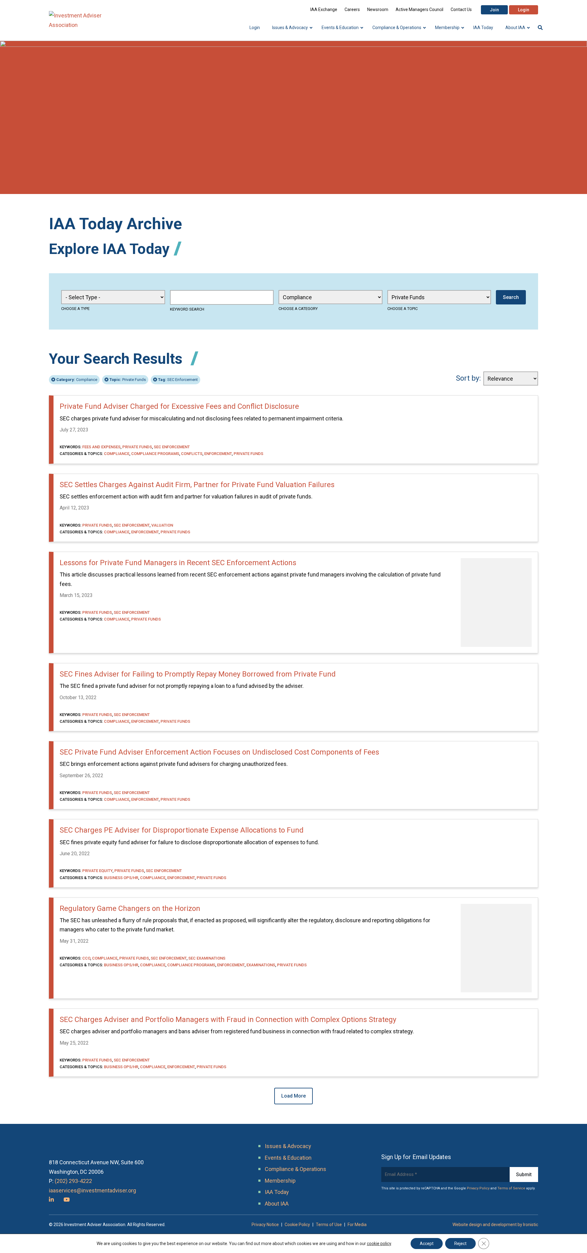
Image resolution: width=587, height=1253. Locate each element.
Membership (280, 1180)
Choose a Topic (402, 308)
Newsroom (377, 9)
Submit (524, 1174)
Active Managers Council (419, 9)
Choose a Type (75, 308)
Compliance (76, 379)
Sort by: (468, 378)
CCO (86, 958)
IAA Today (277, 1192)
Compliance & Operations (295, 1169)
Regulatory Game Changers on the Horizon (130, 908)
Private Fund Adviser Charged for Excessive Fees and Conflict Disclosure (179, 406)
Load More (293, 1096)
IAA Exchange (323, 9)
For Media (357, 1224)
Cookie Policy (297, 1224)
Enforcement (218, 453)
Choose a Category (298, 308)
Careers (352, 9)
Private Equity (97, 870)
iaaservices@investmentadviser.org (92, 1190)
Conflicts (191, 453)
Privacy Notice (265, 1224)
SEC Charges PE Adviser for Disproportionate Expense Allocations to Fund (182, 830)
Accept (427, 1243)
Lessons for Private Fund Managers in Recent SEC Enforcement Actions (178, 562)
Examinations (260, 965)
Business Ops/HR (121, 877)
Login (523, 9)
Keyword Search (187, 309)
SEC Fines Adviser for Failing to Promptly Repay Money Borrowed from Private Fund (198, 674)
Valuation (162, 525)
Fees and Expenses (101, 447)
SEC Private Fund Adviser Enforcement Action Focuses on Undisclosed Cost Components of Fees (219, 752)
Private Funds (127, 379)
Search (511, 297)
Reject (460, 1243)
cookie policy (379, 1243)
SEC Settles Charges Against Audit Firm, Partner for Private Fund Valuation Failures (197, 484)
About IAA (277, 1203)
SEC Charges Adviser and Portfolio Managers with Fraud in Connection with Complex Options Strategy (228, 1019)
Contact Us (461, 9)
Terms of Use (329, 1224)
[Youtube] (67, 1199)
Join (494, 9)
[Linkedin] (51, 1199)
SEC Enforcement (178, 379)
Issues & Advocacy (288, 1146)
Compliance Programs (155, 453)
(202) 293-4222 (73, 1181)
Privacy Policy (478, 1188)
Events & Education (288, 1157)
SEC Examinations (206, 958)
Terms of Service (511, 1188)
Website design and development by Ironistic (495, 1224)
